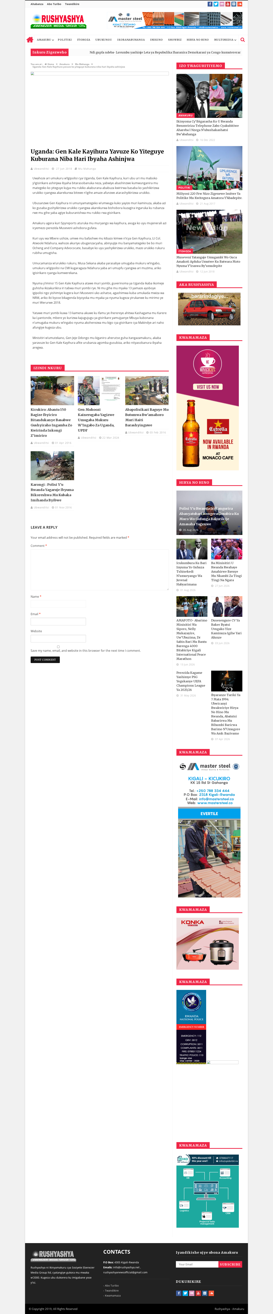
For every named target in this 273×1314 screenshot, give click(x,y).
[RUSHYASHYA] (58, 21)
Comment (39, 546)
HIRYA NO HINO (198, 39)
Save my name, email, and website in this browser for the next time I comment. (86, 651)
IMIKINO (156, 39)
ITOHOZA (83, 39)
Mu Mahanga (87, 168)
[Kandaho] (174, 20)
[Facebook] (210, 4)
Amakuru (185, 115)
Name (36, 597)
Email (36, 614)
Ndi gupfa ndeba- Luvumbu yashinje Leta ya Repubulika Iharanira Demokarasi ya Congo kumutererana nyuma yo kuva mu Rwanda (146, 52)
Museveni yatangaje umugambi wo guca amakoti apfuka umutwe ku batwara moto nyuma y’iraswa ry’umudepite (208, 261)
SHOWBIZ (175, 39)
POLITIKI (65, 39)
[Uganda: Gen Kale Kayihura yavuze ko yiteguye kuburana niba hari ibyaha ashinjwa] (100, 74)
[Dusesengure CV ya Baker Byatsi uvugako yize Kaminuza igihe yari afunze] (226, 606)
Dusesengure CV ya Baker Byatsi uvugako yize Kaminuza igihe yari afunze (226, 628)
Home (29, 40)
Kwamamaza (113, 1295)
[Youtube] (227, 4)
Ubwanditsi (42, 168)
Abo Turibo (54, 4)
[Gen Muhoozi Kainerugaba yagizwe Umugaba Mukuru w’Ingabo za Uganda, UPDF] (99, 390)
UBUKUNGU (103, 39)
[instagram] (233, 4)
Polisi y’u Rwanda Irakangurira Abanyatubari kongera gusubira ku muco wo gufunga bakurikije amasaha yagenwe (209, 516)
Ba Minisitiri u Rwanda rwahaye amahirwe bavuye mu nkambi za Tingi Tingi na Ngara (226, 571)
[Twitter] (216, 4)
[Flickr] (222, 4)
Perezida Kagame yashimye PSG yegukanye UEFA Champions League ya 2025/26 (190, 681)
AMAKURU (44, 39)
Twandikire (72, 4)
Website (36, 631)
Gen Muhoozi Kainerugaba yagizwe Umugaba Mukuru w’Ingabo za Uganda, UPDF (96, 419)
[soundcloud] (239, 4)
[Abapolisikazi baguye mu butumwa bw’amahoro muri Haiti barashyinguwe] (147, 390)
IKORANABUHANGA (131, 39)
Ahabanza (37, 4)
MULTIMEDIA (223, 39)
